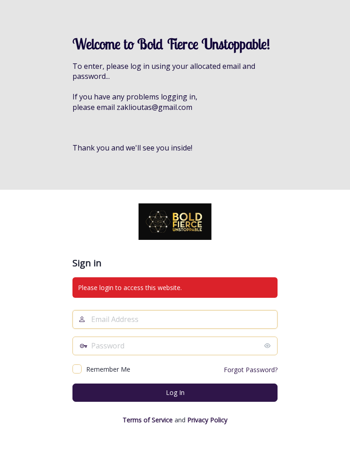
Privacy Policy (207, 419)
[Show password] (268, 346)
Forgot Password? (251, 369)
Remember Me (108, 369)
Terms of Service (148, 419)
